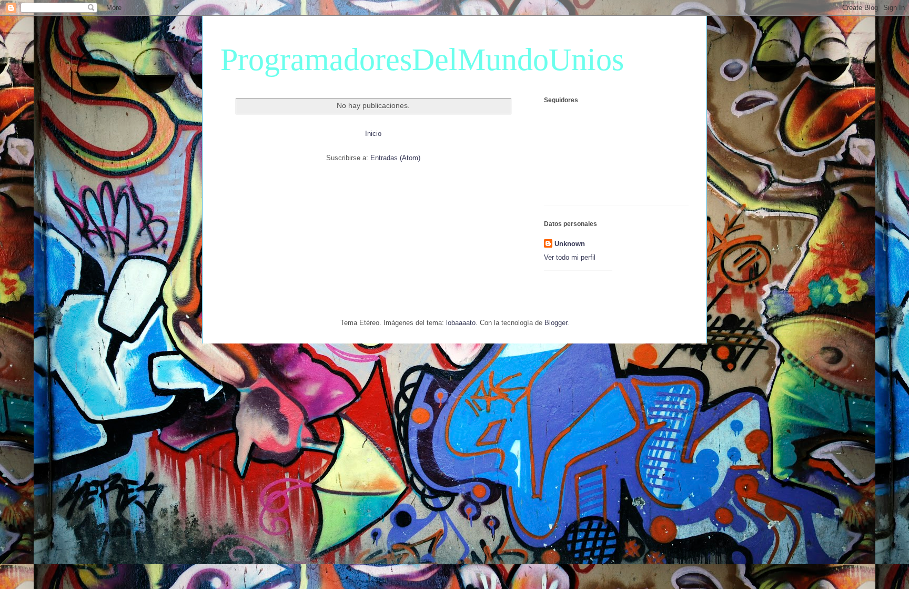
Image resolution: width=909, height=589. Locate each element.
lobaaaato (461, 323)
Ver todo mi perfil (569, 257)
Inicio (373, 134)
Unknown (569, 244)
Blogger (555, 323)
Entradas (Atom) (395, 158)
